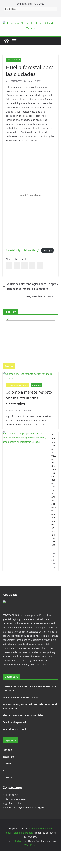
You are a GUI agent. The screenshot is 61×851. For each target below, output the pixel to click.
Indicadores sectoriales (15, 729)
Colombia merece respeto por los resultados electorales (29, 397)
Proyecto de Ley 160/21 (40, 296)
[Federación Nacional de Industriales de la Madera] (6, 41)
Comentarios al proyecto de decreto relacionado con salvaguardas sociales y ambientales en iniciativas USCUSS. (53, 492)
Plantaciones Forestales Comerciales (23, 715)
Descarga (47, 250)
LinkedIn (7, 763)
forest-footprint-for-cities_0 (22, 250)
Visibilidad (36, 385)
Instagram (8, 756)
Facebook (8, 749)
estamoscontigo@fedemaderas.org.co (23, 807)
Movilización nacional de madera (21, 697)
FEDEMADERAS (15, 81)
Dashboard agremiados (15, 722)
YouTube (7, 777)
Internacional (13, 60)
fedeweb (27, 410)
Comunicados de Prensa (17, 385)
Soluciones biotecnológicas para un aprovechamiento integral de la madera (32, 286)
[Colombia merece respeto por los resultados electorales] (30, 376)
